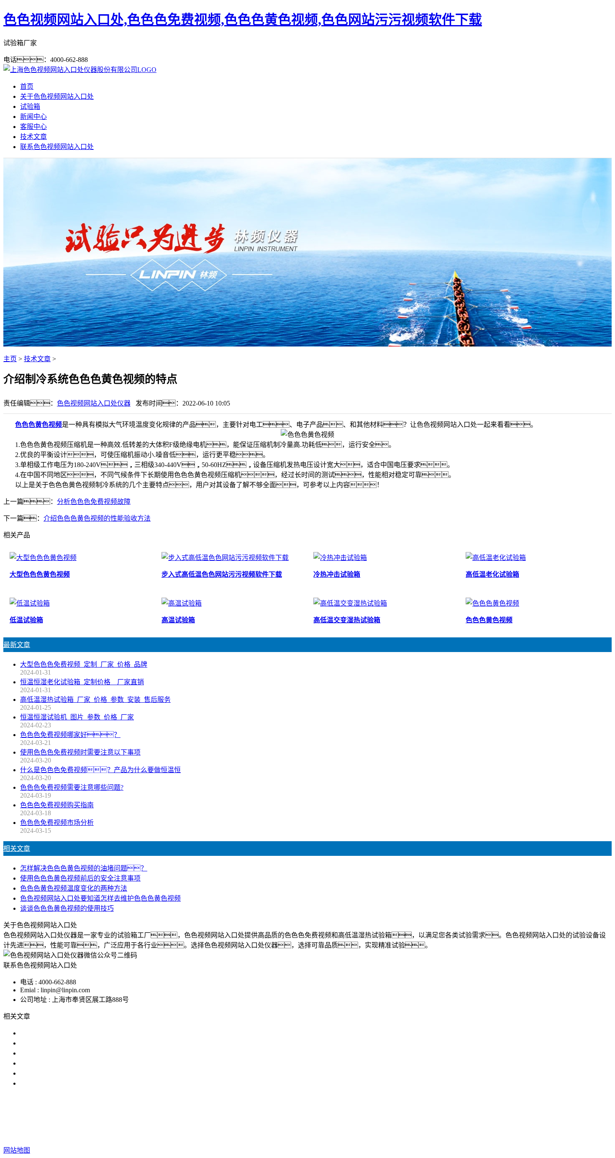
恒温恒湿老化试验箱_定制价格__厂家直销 (82, 682)
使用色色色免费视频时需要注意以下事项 (80, 752)
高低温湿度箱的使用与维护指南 (67, 1033)
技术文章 (33, 136)
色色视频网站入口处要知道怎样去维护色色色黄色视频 (100, 898)
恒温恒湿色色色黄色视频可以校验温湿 (77, 1053)
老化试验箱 (353, 1116)
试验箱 (30, 106)
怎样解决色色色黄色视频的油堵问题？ (83, 868)
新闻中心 (33, 116)
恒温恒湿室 (393, 1116)
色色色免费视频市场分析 (57, 822)
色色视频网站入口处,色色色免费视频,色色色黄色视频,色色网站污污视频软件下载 (242, 19)
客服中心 (33, 126)
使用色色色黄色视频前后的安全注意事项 (80, 878)
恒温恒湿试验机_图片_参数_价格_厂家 (77, 717)
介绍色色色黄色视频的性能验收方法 (97, 518)
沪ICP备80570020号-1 (458, 1133)
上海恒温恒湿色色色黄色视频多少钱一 (77, 1083)
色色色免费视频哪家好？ (70, 734)
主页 (10, 358)
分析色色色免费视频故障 (94, 501)
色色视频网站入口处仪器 (94, 403)
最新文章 (16, 644)
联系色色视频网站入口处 (57, 146)
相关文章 (16, 848)
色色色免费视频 (254, 1116)
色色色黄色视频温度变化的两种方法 (73, 888)
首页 (26, 86)
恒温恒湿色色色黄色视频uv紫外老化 (73, 1073)
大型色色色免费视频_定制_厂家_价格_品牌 (83, 664)
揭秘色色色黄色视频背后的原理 (67, 1063)
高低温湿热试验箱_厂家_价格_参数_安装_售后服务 (95, 699)
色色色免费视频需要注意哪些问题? (71, 787)
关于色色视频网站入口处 (57, 96)
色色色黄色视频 (38, 424)
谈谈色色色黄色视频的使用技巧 (67, 908)
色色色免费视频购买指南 (57, 805)
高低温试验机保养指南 (53, 1043)
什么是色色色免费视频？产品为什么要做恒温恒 (100, 769)
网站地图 (358, 1133)
